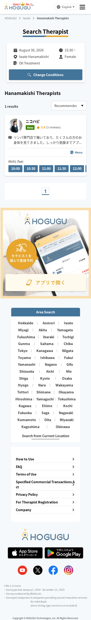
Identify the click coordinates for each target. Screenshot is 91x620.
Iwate (27, 18)
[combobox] (68, 105)
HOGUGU (11, 18)
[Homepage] (17, 8)
